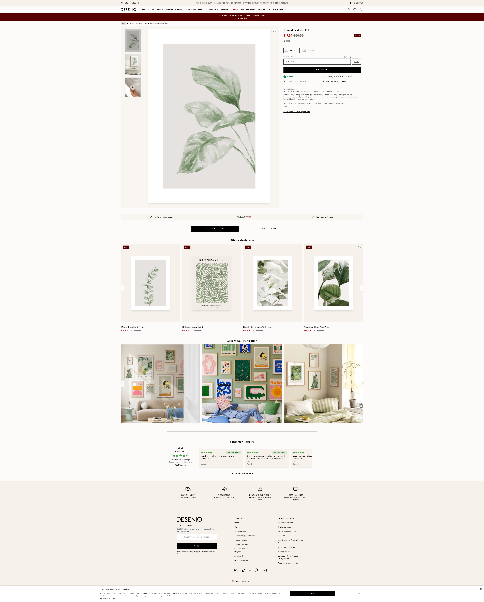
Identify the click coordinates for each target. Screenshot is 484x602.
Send (196, 546)
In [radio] (350, 57)
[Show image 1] (133, 40)
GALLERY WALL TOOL (215, 229)
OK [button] (312, 594)
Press (236, 523)
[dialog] (242, 594)
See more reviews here (242, 473)
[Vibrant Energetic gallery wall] (242, 383)
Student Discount (241, 544)
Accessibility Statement (244, 536)
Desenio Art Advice (286, 518)
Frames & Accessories (219, 9)
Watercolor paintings (138, 23)
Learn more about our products (296, 112)
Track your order (285, 527)
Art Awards (239, 556)
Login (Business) (241, 560)
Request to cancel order (288, 563)
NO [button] (359, 594)
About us (238, 518)
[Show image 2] (133, 64)
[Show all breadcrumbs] (123, 23)
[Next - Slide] (363, 288)
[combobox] (481, 589)
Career (237, 527)
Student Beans (240, 540)
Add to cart (322, 69)
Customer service (285, 523)
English (135, 3)
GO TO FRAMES (269, 229)
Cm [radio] (345, 57)
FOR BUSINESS (279, 9)
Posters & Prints (174, 9)
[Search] (349, 9)
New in (160, 9)
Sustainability (240, 531)
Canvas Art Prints (195, 9)
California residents (286, 547)
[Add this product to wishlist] (274, 31)
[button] (356, 62)
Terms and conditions (287, 531)
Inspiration (264, 9)
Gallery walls (248, 9)
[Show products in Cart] (360, 10)
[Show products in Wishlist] (354, 10)
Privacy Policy (193, 552)
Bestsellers (148, 9)
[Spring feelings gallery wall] (160, 383)
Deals (235, 9)
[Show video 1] (133, 87)
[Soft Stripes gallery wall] (323, 383)
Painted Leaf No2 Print (159, 23)
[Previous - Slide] (121, 288)
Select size (288, 57)
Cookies (281, 536)
